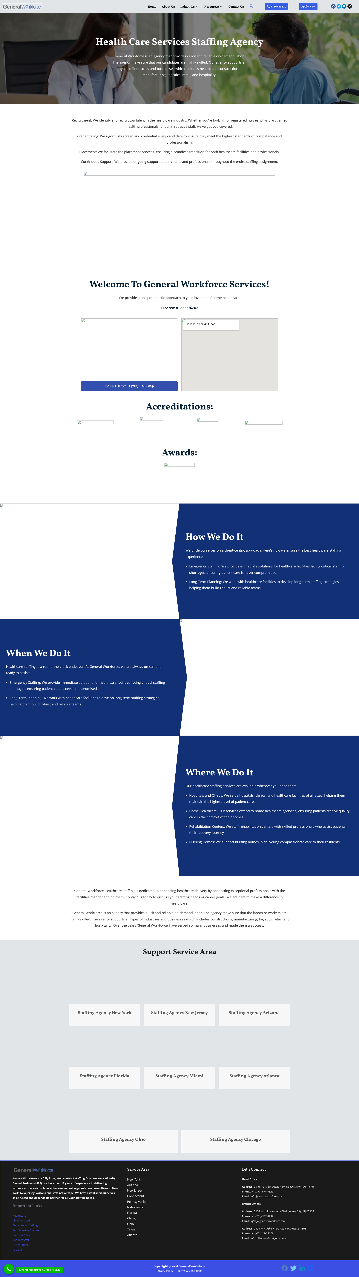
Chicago (132, 1218)
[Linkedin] (302, 1268)
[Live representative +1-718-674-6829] (9, 1269)
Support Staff (21, 1240)
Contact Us (236, 6)
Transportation (22, 1235)
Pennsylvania (136, 1202)
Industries (187, 6)
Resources (211, 6)
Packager (18, 1249)
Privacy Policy (165, 1271)
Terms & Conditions (190, 1271)
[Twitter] (293, 1268)
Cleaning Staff (21, 1220)
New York (133, 1179)
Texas (131, 1229)
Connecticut (135, 1196)
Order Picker (20, 1245)
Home (152, 6)
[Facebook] (284, 1268)
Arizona (132, 1185)
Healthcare (19, 1215)
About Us (168, 6)
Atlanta (132, 1235)
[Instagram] (311, 1268)
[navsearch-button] (251, 6)
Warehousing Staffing (26, 1230)
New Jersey (134, 1190)
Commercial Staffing (25, 1225)
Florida (132, 1213)
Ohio (130, 1224)
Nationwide (135, 1207)
